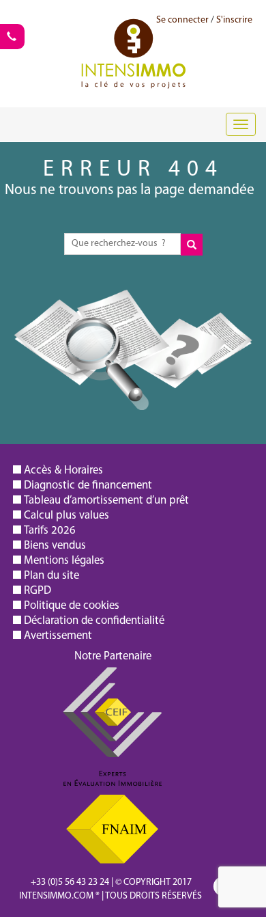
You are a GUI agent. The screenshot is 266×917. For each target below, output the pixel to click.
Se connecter (182, 20)
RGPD (37, 591)
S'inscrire (234, 20)
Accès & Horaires (63, 470)
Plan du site (51, 575)
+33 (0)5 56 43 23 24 (70, 882)
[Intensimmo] (133, 37)
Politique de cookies (71, 606)
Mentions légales (64, 560)
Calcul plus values (66, 515)
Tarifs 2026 (50, 530)
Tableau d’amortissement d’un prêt (106, 500)
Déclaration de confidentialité (94, 621)
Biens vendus (55, 545)
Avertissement (58, 636)
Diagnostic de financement (88, 485)
